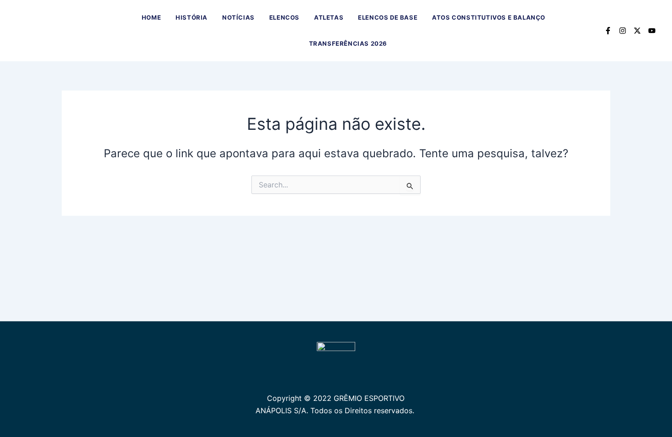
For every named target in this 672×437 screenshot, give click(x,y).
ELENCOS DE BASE (387, 17)
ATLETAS (328, 17)
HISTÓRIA (192, 17)
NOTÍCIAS (238, 17)
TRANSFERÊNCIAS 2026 (348, 43)
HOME (151, 17)
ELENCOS (284, 17)
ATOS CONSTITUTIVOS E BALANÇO (488, 17)
